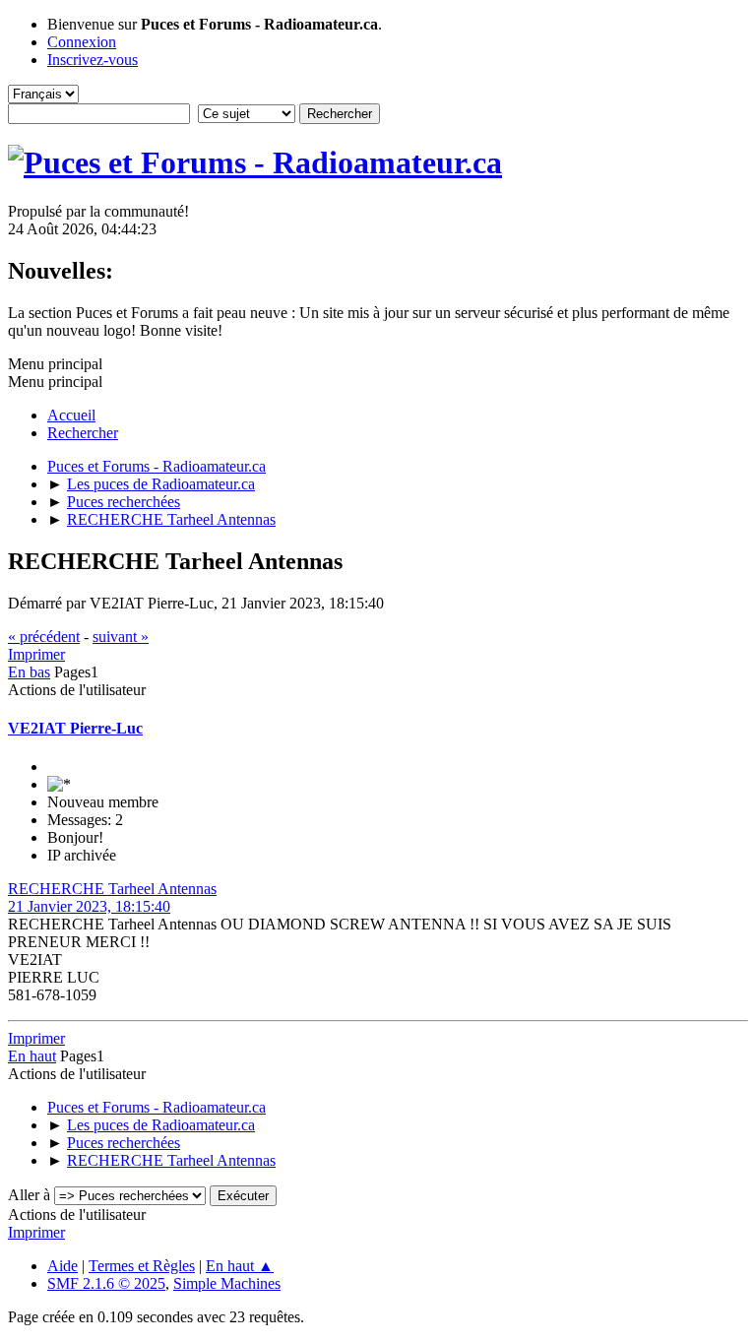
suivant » (121, 636)
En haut (32, 1056)
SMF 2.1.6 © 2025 (106, 1283)
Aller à (29, 1194)
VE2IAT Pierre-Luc (75, 728)
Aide (62, 1265)
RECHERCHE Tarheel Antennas (112, 888)
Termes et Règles (142, 1265)
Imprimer (36, 654)
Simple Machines (227, 1283)
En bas (29, 672)
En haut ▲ (240, 1265)
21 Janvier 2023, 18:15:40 (89, 906)
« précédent (44, 636)
